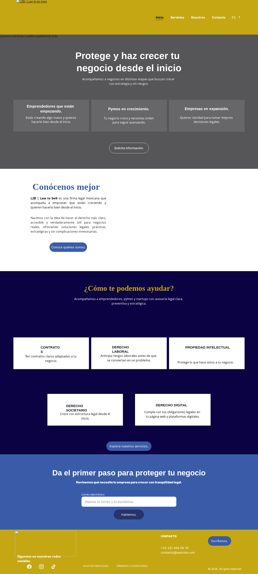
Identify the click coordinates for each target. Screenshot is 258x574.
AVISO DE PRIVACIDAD (95, 566)
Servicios (177, 17)
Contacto (219, 17)
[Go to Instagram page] (41, 566)
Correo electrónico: (93, 494)
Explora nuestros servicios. (129, 446)
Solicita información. (129, 148)
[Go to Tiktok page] (53, 566)
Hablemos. (128, 514)
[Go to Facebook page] (29, 566)
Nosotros (198, 17)
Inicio (160, 17)
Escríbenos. (219, 541)
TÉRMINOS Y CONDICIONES (132, 566)
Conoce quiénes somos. (68, 247)
